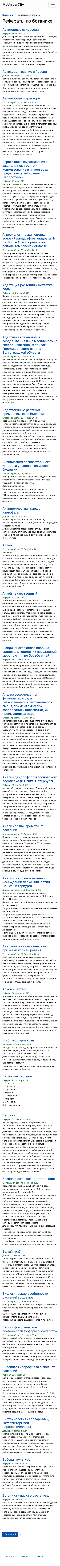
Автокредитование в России (24, 72)
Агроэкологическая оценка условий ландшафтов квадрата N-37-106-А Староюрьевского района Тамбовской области (28, 240)
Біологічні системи (17, 1076)
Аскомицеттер (14, 989)
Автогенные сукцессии (20, 29)
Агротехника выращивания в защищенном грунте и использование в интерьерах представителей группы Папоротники (25, 169)
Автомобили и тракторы (21, 98)
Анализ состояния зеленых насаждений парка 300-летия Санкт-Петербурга (26, 882)
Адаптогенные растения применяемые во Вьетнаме (24, 412)
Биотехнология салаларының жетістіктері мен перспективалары (25, 1423)
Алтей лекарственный (19, 593)
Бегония (8, 1115)
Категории (7, 15)
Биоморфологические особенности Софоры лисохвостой (30, 1329)
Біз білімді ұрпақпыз (18, 1040)
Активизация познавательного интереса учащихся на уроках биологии (26, 465)
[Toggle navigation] (52, 4)
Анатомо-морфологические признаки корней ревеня (24, 948)
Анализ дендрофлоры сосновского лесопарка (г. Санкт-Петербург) (29, 779)
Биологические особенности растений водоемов (25, 1295)
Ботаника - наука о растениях (25, 1495)
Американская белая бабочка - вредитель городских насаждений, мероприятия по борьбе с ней (30, 651)
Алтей (7, 545)
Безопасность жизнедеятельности (29, 1179)
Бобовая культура (16, 1459)
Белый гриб (11, 1251)
